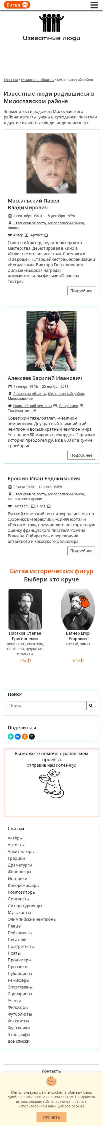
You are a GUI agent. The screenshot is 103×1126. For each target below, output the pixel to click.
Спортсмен (68, 405)
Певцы (14, 926)
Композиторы (22, 892)
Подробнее (81, 291)
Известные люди (51, 38)
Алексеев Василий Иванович (45, 378)
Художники (19, 1027)
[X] (32, 737)
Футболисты (20, 1014)
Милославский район (66, 223)
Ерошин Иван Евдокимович (44, 478)
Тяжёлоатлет (19, 410)
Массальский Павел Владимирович (33, 204)
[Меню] (94, 5)
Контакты (51, 1071)
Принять (51, 1117)
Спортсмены (20, 987)
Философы (18, 1007)
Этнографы (19, 1034)
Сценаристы (20, 994)
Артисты (16, 844)
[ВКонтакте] (18, 737)
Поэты (14, 953)
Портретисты (21, 946)
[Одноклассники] (25, 737)
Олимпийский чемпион (32, 405)
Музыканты (19, 912)
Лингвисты (19, 899)
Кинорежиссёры (23, 885)
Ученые (15, 1000)
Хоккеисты (18, 1021)
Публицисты (20, 973)
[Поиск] (90, 705)
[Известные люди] (51, 31)
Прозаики (17, 966)
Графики (16, 858)
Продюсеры (19, 960)
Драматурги (20, 865)
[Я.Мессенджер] (11, 737)
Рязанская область (37, 79)
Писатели (17, 939)
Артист (37, 235)
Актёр (18, 235)
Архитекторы (21, 851)
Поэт (41, 506)
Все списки (19, 1041)
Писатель (21, 506)
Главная (11, 79)
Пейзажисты (20, 933)
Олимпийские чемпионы (32, 919)
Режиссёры (18, 980)
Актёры (15, 838)
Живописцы (19, 872)
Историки (17, 878)
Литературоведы (25, 905)
